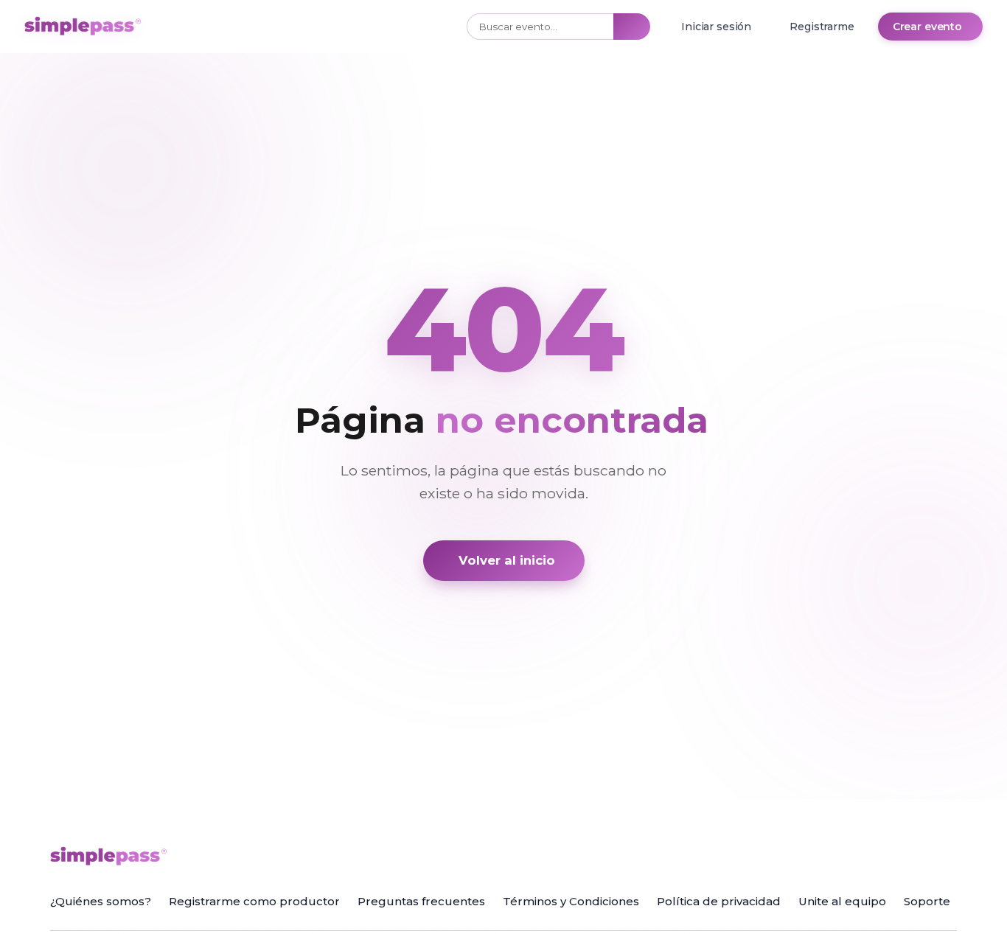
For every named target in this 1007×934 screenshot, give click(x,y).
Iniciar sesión (716, 26)
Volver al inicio (507, 560)
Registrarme (822, 26)
